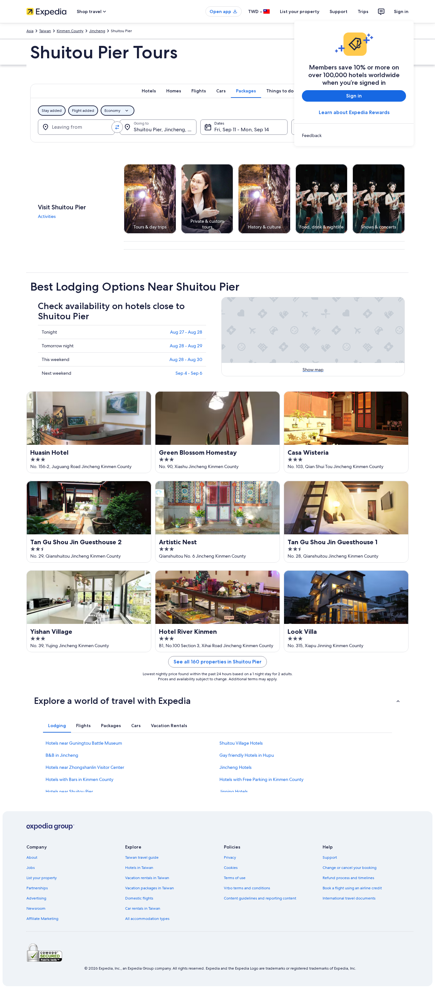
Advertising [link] (36, 898)
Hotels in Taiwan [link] (139, 867)
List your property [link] (41, 877)
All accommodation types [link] (147, 918)
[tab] (149, 91)
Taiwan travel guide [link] (142, 857)
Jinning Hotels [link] (233, 791)
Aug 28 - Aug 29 (186, 346)
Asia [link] (29, 30)
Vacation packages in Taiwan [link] (149, 888)
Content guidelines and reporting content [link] (260, 898)
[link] (354, 135)
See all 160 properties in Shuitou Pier (217, 662)
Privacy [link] (230, 857)
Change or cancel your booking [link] (349, 867)
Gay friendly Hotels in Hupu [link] (246, 755)
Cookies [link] (231, 867)
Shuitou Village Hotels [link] (241, 743)
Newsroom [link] (36, 908)
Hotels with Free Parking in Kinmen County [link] (261, 779)
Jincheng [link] (97, 30)
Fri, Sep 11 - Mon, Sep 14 (241, 129)
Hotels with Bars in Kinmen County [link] (79, 779)
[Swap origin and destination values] (117, 127)
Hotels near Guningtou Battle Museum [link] (84, 743)
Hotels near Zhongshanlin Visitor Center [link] (85, 767)
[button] (217, 701)
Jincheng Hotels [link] (235, 767)
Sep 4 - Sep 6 (188, 373)
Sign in (401, 11)
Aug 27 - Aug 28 (186, 332)
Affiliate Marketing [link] (42, 918)
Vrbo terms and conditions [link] (247, 888)
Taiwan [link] (45, 30)
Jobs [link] (30, 867)
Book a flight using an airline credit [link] (352, 888)
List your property (299, 11)
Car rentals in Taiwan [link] (142, 908)
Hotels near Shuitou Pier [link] (69, 791)
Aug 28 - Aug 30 (185, 359)
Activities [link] (47, 216)
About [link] (31, 857)
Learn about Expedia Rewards (354, 112)
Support (338, 11)
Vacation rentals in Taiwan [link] (147, 877)
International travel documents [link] (349, 898)
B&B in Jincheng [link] (62, 755)
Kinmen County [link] (70, 30)
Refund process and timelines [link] (348, 877)
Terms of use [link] (235, 877)
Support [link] (330, 857)
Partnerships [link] (37, 888)
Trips (363, 11)
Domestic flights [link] (139, 898)
